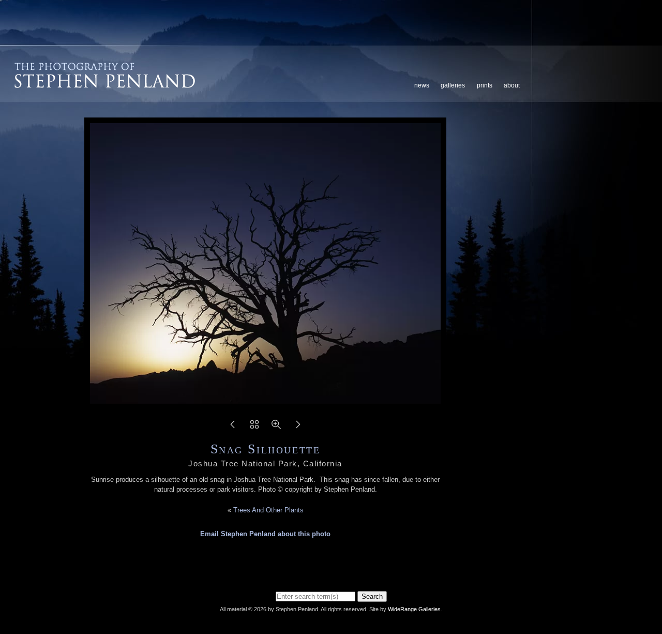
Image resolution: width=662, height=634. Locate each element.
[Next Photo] (298, 428)
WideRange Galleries (414, 609)
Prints (484, 85)
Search (372, 596)
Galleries (453, 85)
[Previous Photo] (232, 428)
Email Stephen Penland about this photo (265, 534)
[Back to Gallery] (254, 428)
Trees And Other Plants (268, 510)
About (512, 85)
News (421, 85)
